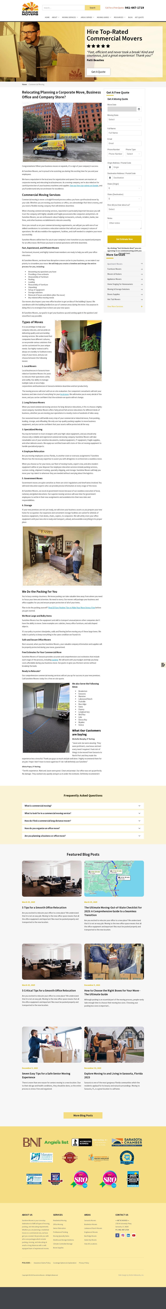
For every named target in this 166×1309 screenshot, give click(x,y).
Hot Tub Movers (113, 299)
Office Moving (58, 1224)
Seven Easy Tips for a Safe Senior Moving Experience (46, 1075)
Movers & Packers (114, 274)
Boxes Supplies (113, 294)
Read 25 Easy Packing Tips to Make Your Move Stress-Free (71, 607)
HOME (47, 17)
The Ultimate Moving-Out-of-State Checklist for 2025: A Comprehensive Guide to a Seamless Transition (113, 911)
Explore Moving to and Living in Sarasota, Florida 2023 (113, 1075)
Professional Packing (60, 1232)
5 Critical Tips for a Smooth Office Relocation (49, 990)
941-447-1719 (134, 8)
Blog (130, 17)
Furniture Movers (114, 269)
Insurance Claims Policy (42, 1263)
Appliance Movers (114, 279)
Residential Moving (59, 1220)
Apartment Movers (114, 264)
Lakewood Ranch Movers (93, 1228)
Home (24, 84)
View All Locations (90, 1244)
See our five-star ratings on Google (84, 185)
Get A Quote (98, 72)
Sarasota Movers (90, 1220)
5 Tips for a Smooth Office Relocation (44, 907)
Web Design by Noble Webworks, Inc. (131, 1275)
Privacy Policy (84, 1263)
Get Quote (139, 17)
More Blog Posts (83, 1115)
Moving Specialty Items (61, 1236)
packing (55, 660)
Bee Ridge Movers (90, 1236)
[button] (56, 17)
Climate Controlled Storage (62, 1244)
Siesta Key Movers (90, 1240)
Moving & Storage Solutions (118, 289)
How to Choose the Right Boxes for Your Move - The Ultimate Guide (112, 992)
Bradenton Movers (90, 1224)
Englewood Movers (91, 1232)
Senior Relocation (59, 1228)
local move (64, 394)
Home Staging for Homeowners (120, 284)
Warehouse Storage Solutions (63, 1240)
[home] (30, 8)
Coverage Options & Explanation (64, 1263)
